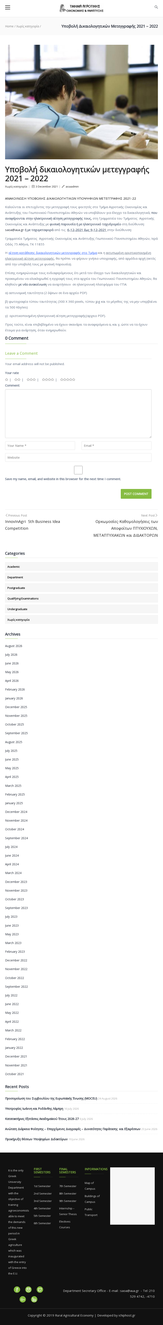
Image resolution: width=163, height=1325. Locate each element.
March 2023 (13, 943)
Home (9, 26)
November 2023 (16, 890)
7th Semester (67, 1186)
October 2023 (14, 899)
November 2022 (16, 969)
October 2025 (14, 724)
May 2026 (12, 672)
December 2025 (16, 707)
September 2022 (16, 987)
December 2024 (16, 812)
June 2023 (12, 925)
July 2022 (11, 995)
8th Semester (67, 1193)
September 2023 (16, 908)
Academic (13, 567)
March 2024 (13, 873)
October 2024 (14, 829)
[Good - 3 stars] (31, 379)
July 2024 (11, 847)
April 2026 (12, 681)
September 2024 (16, 838)
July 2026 (11, 655)
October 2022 (14, 978)
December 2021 (16, 1056)
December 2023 (16, 882)
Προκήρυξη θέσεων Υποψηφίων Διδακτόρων (36, 1139)
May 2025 (12, 768)
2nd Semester (43, 1193)
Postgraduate (16, 588)
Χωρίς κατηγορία (27, 26)
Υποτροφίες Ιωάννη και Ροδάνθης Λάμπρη (34, 1109)
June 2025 (12, 759)
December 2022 (16, 960)
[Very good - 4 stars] (48, 379)
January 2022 (14, 1048)
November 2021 (16, 1065)
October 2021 (14, 1074)
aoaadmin (72, 186)
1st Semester (42, 1186)
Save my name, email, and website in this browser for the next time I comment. (63, 479)
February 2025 (15, 794)
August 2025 (13, 742)
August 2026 (13, 646)
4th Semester (42, 1208)
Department (15, 577)
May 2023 (12, 934)
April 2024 (12, 864)
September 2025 (16, 733)
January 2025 (14, 803)
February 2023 (15, 952)
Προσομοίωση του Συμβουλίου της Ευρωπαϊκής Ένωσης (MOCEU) (51, 1098)
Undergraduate (17, 609)
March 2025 (13, 786)
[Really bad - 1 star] (6, 379)
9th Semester (67, 1201)
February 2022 (15, 1039)
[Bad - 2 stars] (17, 379)
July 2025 (11, 751)
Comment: (12, 385)
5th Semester (42, 1216)
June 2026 (12, 663)
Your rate (12, 373)
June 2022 (12, 1004)
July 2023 (11, 917)
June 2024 (12, 855)
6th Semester (42, 1223)
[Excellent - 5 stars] (67, 379)
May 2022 (12, 1013)
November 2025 (16, 716)
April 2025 (12, 777)
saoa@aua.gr (14, 230)
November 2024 (16, 820)
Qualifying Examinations (23, 598)
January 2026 (14, 698)
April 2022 (12, 1022)
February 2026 (15, 689)
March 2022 (13, 1030)
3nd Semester (43, 1201)
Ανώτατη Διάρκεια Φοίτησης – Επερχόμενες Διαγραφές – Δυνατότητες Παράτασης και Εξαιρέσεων (73, 1129)
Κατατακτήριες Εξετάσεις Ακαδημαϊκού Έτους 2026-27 (42, 1119)
